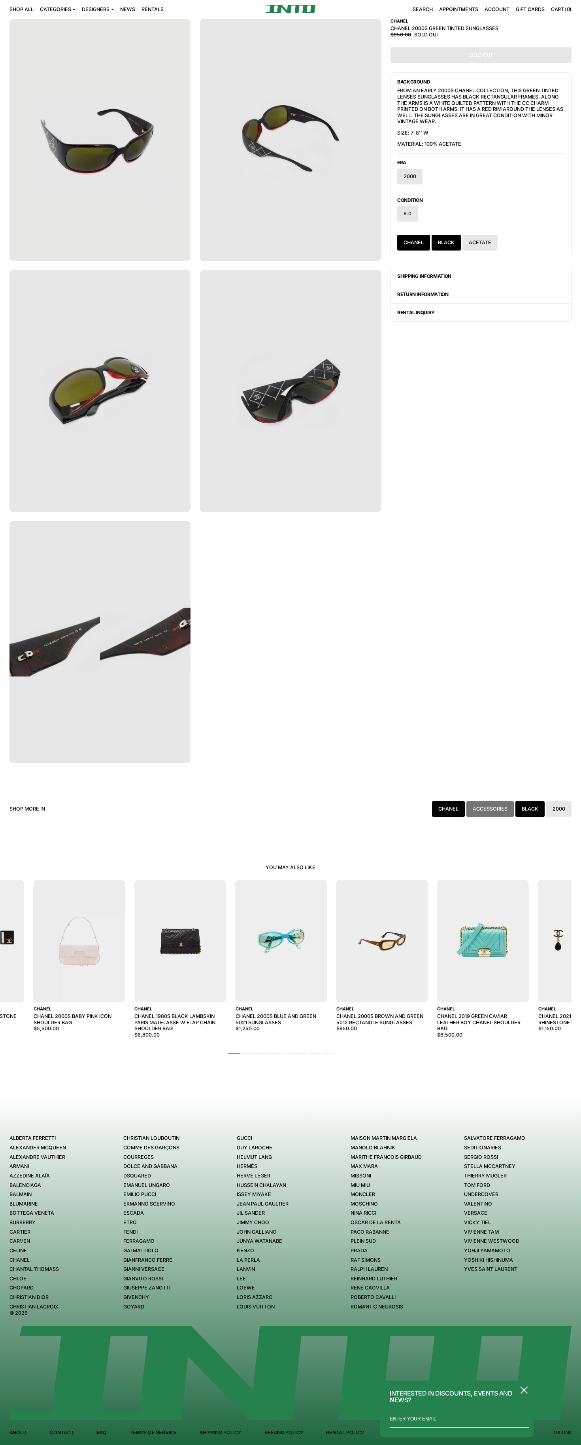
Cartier (19, 1232)
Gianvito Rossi (143, 1279)
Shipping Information (424, 276)
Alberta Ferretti (32, 1138)
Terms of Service (153, 1433)
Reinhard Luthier (374, 1279)
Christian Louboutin (151, 1138)
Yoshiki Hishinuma (488, 1260)
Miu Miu (360, 1185)
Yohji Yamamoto (487, 1250)
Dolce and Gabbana (150, 1166)
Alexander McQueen (37, 1148)
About (18, 1433)
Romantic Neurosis (377, 1307)
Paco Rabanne (370, 1232)
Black (446, 242)
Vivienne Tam (481, 1232)
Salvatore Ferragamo (494, 1138)
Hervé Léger (253, 1176)
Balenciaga (25, 1185)
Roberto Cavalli (373, 1297)
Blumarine (23, 1204)
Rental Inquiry (416, 312)
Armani (19, 1166)
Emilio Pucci (139, 1194)
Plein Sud (363, 1241)
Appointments (458, 9)
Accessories (490, 809)
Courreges (138, 1157)
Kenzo (245, 1250)
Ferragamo (139, 1241)
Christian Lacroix (33, 1307)
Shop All (21, 9)
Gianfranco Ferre (147, 1260)
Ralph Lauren (369, 1269)
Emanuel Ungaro (146, 1185)
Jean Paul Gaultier (263, 1204)
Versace (475, 1213)
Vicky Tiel (477, 1222)
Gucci (244, 1138)
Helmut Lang (254, 1157)
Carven (19, 1241)
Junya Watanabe (259, 1241)
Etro (130, 1222)
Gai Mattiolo (140, 1250)
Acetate (480, 242)
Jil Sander (251, 1213)
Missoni (361, 1176)
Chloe (17, 1279)
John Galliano (257, 1232)
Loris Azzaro (255, 1297)
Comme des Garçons (151, 1148)
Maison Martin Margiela (384, 1138)
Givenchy (136, 1297)
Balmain (20, 1194)
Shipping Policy (220, 1433)
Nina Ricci (363, 1213)
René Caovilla (370, 1288)
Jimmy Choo (253, 1222)
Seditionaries (482, 1148)
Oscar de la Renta (376, 1222)
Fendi (130, 1232)
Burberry (22, 1222)
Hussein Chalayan (261, 1185)
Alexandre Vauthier (37, 1157)
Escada (133, 1213)
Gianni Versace (143, 1269)
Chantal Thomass (34, 1269)
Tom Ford (477, 1185)
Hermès (247, 1166)
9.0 (407, 213)
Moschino (364, 1204)
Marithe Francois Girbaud (386, 1157)
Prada (359, 1250)
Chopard (21, 1288)
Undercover (481, 1194)
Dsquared (137, 1176)
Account (497, 9)
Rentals (152, 9)
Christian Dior (29, 1297)
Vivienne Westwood (491, 1241)
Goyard (133, 1307)
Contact (62, 1433)
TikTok (562, 1433)
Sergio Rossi (481, 1157)
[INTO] (290, 9)
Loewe (246, 1288)
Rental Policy (345, 1433)
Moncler (363, 1194)
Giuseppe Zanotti (146, 1288)
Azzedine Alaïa (29, 1176)
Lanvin (246, 1269)
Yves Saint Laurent (490, 1269)
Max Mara (364, 1166)
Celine (18, 1250)
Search (423, 9)
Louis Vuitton (256, 1307)
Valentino (478, 1204)
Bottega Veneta (31, 1213)
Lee (241, 1279)
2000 (410, 176)
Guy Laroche (254, 1148)
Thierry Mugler (485, 1176)
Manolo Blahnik (373, 1148)
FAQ (102, 1433)
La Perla (248, 1260)
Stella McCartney (489, 1166)
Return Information (423, 294)
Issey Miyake (254, 1194)
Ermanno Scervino (149, 1204)
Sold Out (481, 55)
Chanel (414, 242)
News (127, 9)
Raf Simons (366, 1260)
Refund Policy (284, 1433)
